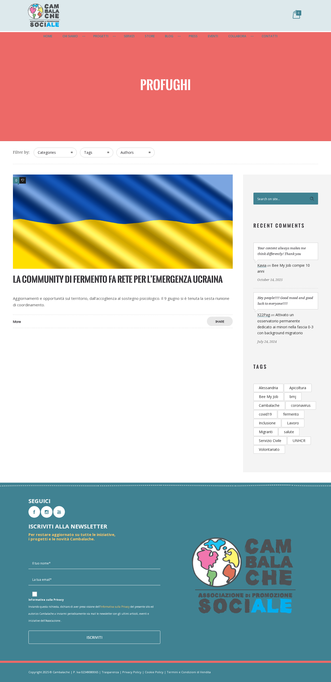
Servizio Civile (270, 440)
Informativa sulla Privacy (115, 606)
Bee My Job (268, 396)
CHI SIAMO (70, 36)
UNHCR (299, 440)
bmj (293, 396)
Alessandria (268, 387)
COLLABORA (237, 36)
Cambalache (269, 405)
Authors (127, 152)
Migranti (266, 431)
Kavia (261, 265)
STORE (150, 36)
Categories (47, 152)
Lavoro (293, 422)
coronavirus (301, 405)
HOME (47, 36)
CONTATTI (269, 36)
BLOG (169, 36)
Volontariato (269, 449)
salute (289, 431)
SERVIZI (129, 36)
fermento (291, 414)
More (17, 321)
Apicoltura (297, 387)
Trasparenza (110, 672)
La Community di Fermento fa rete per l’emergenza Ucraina (118, 279)
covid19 (265, 414)
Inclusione (267, 422)
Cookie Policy (154, 672)
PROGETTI (100, 36)
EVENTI (213, 36)
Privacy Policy (131, 672)
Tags (88, 152)
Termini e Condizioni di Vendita (189, 672)
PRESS (193, 36)
